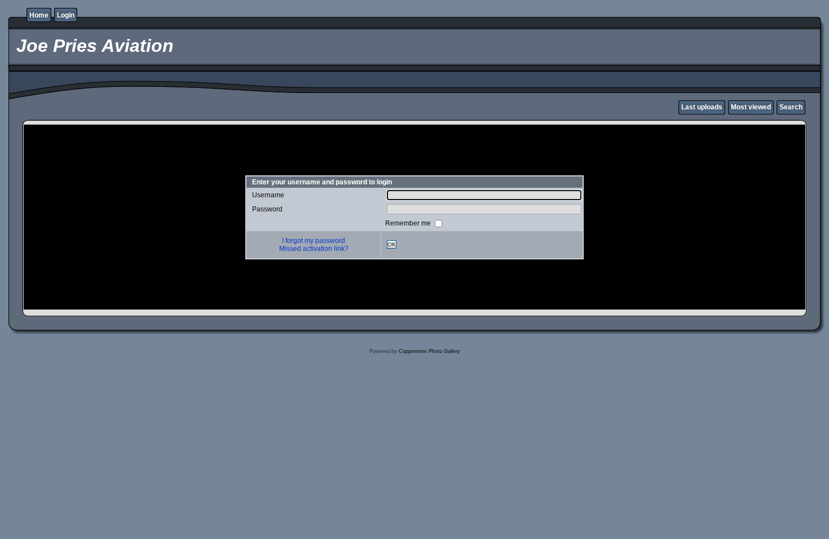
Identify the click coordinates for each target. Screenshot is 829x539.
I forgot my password (313, 241)
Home (38, 15)
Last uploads (701, 107)
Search (790, 107)
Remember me (409, 223)
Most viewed (751, 107)
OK (391, 244)
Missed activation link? (314, 249)
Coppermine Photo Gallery (429, 351)
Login (65, 15)
